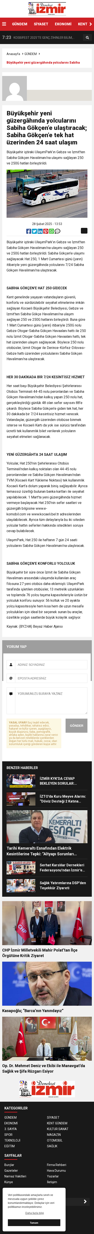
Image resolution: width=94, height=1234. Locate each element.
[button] (90, 24)
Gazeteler (11, 1170)
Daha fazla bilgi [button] (34, 1213)
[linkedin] (40, 232)
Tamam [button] (34, 1222)
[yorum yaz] (57, 232)
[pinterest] (46, 232)
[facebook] (29, 232)
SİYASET (41, 24)
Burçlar (9, 1165)
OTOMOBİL (55, 1140)
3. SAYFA (10, 1129)
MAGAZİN (54, 1134)
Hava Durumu (56, 1170)
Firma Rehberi (56, 1165)
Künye (8, 1182)
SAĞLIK (52, 1146)
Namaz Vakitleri (15, 1176)
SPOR (8, 1134)
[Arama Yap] (87, 37)
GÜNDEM (19, 24)
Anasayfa (13, 54)
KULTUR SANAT (57, 1129)
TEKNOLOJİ (12, 1140)
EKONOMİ (63, 24)
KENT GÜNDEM (57, 1123)
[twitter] (35, 232)
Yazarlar (53, 1176)
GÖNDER (76, 725)
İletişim (52, 1182)
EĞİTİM (9, 1146)
